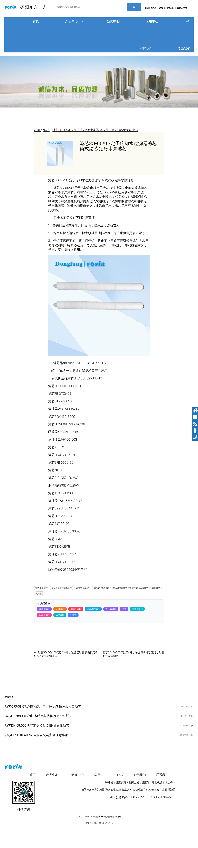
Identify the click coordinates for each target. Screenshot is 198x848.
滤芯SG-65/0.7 (82, 588)
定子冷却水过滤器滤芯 (61, 588)
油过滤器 (60, 615)
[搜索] (134, 7)
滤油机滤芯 (76, 608)
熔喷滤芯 (156, 588)
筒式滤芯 (39, 593)
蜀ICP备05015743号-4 (103, 822)
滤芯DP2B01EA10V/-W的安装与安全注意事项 (36, 735)
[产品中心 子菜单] (83, 21)
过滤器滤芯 (44, 608)
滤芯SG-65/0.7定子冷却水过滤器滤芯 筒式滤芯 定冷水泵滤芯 (120, 588)
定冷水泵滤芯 (41, 588)
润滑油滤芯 (44, 615)
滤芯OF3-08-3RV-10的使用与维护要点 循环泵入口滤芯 (43, 706)
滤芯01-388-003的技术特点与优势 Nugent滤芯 (38, 716)
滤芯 (124, 608)
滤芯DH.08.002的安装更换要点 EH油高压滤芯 (37, 725)
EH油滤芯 (60, 608)
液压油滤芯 (111, 608)
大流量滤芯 (137, 608)
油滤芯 (73, 615)
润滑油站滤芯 (93, 608)
